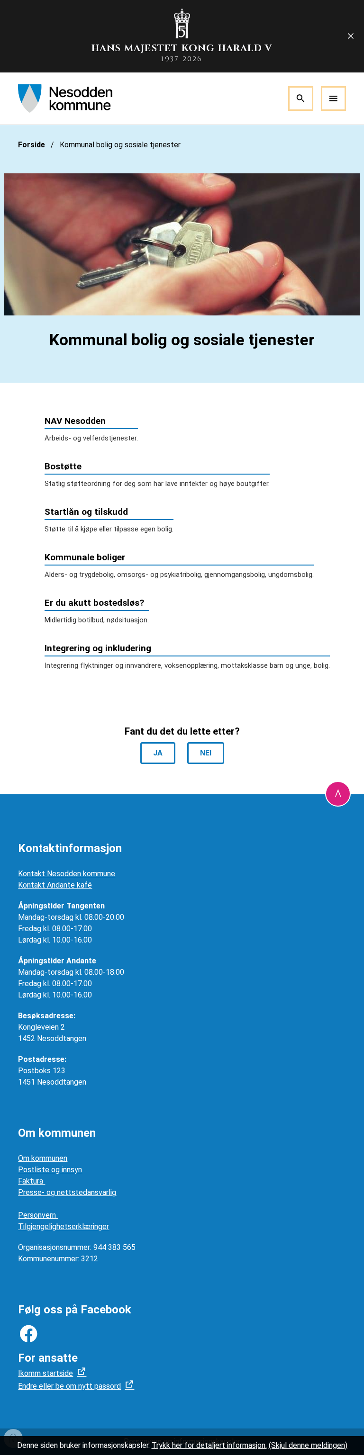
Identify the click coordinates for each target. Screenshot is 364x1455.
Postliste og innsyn (50, 1169)
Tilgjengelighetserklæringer (63, 1226)
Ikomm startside (45, 1373)
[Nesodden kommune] (65, 98)
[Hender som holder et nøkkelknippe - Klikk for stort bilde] (182, 244)
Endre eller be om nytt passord (69, 1386)
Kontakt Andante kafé (55, 884)
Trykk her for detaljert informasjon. (209, 1445)
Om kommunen (42, 1158)
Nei (205, 752)
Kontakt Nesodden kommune (66, 873)
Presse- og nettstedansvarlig (67, 1192)
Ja (158, 752)
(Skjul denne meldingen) (308, 1445)
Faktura (31, 1181)
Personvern (38, 1215)
